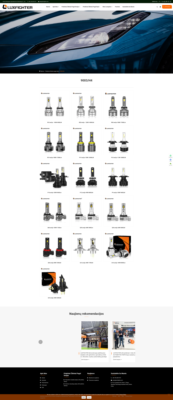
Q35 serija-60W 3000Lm (86, 227)
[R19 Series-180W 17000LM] (54, 140)
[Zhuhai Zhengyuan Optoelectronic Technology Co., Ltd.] (17, 6)
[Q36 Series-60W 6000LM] (118, 211)
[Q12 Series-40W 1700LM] (86, 246)
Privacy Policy (122, 394)
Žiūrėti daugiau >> (45, 357)
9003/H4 (62, 71)
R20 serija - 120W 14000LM (86, 122)
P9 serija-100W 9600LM (118, 192)
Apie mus (55, 6)
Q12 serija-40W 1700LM (86, 262)
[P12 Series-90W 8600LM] (86, 176)
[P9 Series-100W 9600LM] (118, 176)
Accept (89, 397)
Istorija (43, 377)
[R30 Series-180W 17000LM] (118, 105)
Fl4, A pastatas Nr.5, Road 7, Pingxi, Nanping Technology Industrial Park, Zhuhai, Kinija (121, 384)
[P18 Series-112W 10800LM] (118, 140)
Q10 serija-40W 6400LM (54, 298)
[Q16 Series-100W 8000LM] (118, 246)
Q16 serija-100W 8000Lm (118, 262)
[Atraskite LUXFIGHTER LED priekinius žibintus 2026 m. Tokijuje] (54, 335)
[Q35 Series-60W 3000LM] (86, 211)
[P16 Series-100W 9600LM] (54, 176)
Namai (48, 6)
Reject (83, 397)
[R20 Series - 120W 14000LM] (86, 105)
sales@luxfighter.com (118, 380)
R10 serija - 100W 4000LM (54, 122)
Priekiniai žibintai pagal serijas (70, 6)
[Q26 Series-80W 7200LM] (54, 246)
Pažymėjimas (45, 382)
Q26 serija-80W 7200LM (54, 262)
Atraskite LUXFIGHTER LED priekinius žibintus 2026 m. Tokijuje (52, 354)
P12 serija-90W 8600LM (86, 192)
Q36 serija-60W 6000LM (118, 227)
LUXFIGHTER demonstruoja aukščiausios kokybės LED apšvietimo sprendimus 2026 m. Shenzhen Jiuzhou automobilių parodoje (119, 355)
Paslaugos (44, 385)
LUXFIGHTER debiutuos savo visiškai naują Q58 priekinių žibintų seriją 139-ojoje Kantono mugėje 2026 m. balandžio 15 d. (86, 355)
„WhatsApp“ (167, 6)
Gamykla (44, 380)
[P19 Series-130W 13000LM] (86, 140)
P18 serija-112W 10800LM (118, 157)
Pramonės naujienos (94, 380)
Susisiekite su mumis (128, 6)
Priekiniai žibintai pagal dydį (91, 6)
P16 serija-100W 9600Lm (54, 192)
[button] (41, 342)
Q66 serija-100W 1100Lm (54, 227)
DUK (43, 387)
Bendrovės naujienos (94, 377)
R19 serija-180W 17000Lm (54, 157)
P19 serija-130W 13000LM (86, 157)
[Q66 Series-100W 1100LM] (54, 211)
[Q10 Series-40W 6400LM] (54, 281)
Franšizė (117, 6)
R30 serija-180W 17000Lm (118, 122)
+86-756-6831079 (116, 377)
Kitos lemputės (107, 6)
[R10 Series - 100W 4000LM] (54, 105)
